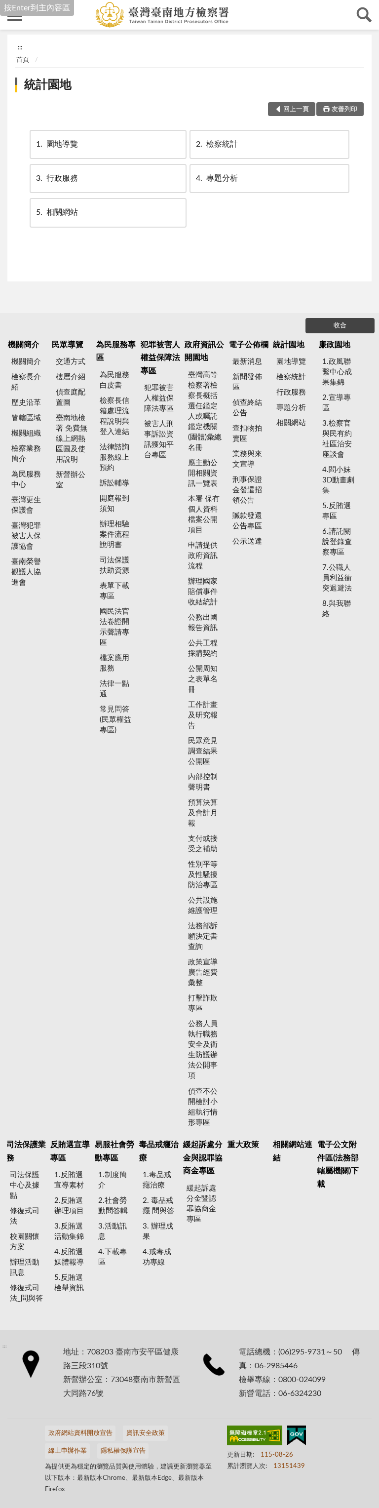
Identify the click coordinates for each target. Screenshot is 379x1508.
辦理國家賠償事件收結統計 (203, 592)
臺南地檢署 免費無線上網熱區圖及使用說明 (71, 438)
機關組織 (26, 433)
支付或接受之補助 (203, 844)
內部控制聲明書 (203, 782)
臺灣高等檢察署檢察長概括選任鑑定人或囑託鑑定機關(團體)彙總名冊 (205, 411)
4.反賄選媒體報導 (69, 1257)
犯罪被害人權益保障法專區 (160, 358)
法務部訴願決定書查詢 (203, 936)
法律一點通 (114, 689)
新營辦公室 (70, 480)
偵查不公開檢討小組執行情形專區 (203, 1107)
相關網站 (57, 212)
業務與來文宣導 (247, 459)
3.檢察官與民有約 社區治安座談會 (337, 439)
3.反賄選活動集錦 (69, 1231)
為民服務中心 (26, 479)
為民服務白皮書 (114, 380)
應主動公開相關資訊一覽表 (203, 473)
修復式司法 (24, 1216)
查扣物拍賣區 (247, 433)
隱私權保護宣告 (123, 1451)
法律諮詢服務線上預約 (114, 457)
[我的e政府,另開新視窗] (296, 1437)
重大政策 (243, 1145)
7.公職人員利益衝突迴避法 (337, 578)
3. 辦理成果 (158, 1231)
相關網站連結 (292, 1151)
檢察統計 (217, 144)
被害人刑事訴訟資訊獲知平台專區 (159, 439)
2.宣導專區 (336, 403)
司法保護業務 (26, 1151)
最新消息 (247, 361)
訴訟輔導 (114, 483)
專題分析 (217, 178)
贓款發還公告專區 (247, 521)
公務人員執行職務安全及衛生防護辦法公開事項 (203, 1049)
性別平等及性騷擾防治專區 (203, 875)
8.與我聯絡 (336, 609)
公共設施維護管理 (203, 905)
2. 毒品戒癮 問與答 (158, 1206)
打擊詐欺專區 (203, 1003)
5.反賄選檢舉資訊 (69, 1283)
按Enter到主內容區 (37, 8)
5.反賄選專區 (336, 511)
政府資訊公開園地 (204, 351)
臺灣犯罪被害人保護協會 (26, 536)
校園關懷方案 (24, 1242)
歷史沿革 (26, 402)
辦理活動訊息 (24, 1267)
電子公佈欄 (248, 345)
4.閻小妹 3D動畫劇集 (338, 480)
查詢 (364, 15)
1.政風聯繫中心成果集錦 (337, 372)
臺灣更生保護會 (26, 505)
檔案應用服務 (114, 663)
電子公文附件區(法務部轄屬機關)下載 (338, 1164)
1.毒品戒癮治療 (157, 1180)
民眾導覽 (67, 345)
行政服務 (57, 178)
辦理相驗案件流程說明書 (114, 534)
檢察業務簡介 (26, 454)
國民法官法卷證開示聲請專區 (114, 627)
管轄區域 (26, 418)
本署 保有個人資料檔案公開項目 (204, 514)
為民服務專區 (116, 351)
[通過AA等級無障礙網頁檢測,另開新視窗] (254, 1437)
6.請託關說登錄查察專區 (337, 542)
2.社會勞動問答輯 (113, 1206)
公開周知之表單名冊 (203, 679)
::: (20, 47)
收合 (340, 325)
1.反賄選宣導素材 (69, 1180)
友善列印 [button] (344, 109)
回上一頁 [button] (296, 109)
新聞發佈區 (247, 382)
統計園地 (48, 85)
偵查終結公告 (247, 408)
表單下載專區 (114, 591)
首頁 (22, 60)
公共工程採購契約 (203, 648)
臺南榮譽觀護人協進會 (26, 572)
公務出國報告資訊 (203, 623)
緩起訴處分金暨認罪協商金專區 (201, 1204)
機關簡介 (23, 345)
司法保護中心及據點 (24, 1185)
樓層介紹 (70, 377)
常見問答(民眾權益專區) (115, 720)
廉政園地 (334, 345)
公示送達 (247, 541)
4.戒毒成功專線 (157, 1257)
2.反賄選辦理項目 (69, 1206)
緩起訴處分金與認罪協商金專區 (203, 1158)
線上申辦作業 (67, 1451)
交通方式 (70, 361)
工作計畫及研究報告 (203, 715)
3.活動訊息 (112, 1231)
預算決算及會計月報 (203, 813)
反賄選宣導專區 (70, 1151)
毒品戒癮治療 (159, 1151)
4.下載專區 (112, 1257)
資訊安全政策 (145, 1433)
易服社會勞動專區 (114, 1151)
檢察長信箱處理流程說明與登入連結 (114, 416)
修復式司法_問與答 (26, 1293)
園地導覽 (57, 144)
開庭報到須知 (114, 504)
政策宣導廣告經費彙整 (203, 972)
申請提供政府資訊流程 (203, 556)
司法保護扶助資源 (114, 565)
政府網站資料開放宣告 (80, 1433)
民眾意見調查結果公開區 (203, 751)
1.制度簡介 (112, 1180)
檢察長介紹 (26, 382)
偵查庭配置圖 (70, 397)
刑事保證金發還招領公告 (247, 490)
